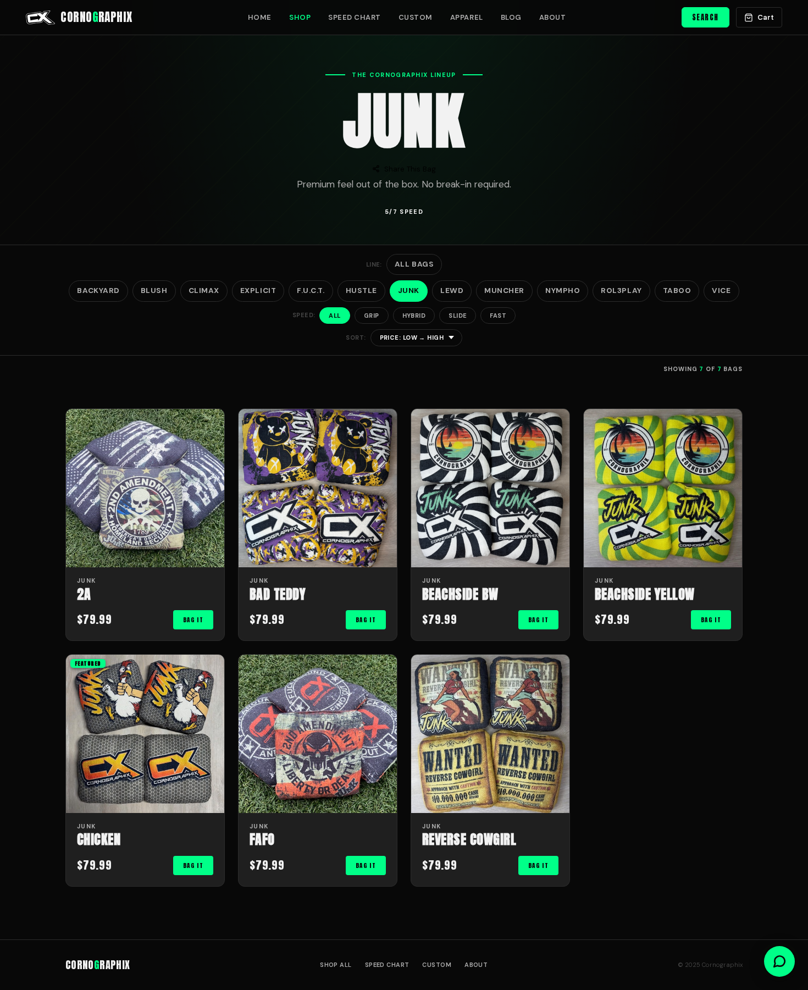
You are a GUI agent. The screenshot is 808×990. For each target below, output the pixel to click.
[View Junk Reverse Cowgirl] (490, 734)
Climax (204, 290)
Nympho (562, 290)
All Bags (414, 264)
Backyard (98, 290)
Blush (154, 290)
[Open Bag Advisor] (779, 961)
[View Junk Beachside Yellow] (663, 488)
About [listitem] (552, 17)
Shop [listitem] (300, 17)
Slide (458, 315)
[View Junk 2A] (145, 488)
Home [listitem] (260, 17)
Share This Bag (410, 169)
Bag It (193, 619)
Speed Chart (387, 965)
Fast (498, 315)
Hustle (361, 290)
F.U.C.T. (310, 290)
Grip (371, 315)
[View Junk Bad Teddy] (318, 488)
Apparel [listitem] (466, 17)
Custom (436, 965)
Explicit (258, 290)
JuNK (408, 290)
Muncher (504, 290)
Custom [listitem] (416, 17)
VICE (721, 290)
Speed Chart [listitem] (354, 17)
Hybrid (414, 315)
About (476, 965)
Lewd (451, 290)
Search (705, 17)
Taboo (677, 290)
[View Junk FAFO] (318, 734)
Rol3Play (621, 290)
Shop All (336, 965)
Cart (765, 17)
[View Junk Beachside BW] (490, 488)
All (334, 315)
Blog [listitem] (511, 17)
